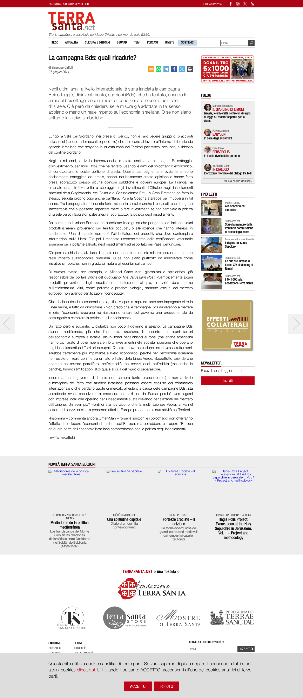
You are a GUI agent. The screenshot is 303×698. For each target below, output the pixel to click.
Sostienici (187, 42)
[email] (151, 69)
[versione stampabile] (190, 69)
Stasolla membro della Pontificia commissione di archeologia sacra (239, 228)
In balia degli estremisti (218, 138)
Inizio (55, 42)
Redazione (54, 648)
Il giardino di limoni (228, 109)
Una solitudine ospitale (124, 519)
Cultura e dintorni (97, 42)
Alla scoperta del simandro (235, 208)
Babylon (219, 134)
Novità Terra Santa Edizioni (71, 464)
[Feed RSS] (252, 4)
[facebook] (174, 69)
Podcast (152, 42)
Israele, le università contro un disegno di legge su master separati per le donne (227, 117)
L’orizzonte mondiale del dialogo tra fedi (227, 173)
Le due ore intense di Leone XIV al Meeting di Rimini (239, 264)
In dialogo (221, 169)
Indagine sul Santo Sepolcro (236, 244)
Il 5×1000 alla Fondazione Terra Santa (239, 281)
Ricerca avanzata (212, 4)
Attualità (71, 42)
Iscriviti (228, 380)
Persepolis (221, 152)
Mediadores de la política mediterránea (69, 525)
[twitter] (182, 69)
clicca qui (86, 670)
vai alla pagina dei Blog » (238, 181)
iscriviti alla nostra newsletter (69, 4)
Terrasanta (80, 648)
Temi (137, 42)
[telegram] (166, 69)
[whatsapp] (158, 69)
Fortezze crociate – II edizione (179, 521)
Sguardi (122, 42)
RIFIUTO (166, 686)
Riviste (169, 42)
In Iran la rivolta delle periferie (222, 156)
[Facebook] (231, 4)
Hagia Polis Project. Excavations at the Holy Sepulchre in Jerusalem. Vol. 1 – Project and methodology (233, 528)
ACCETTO (138, 686)
